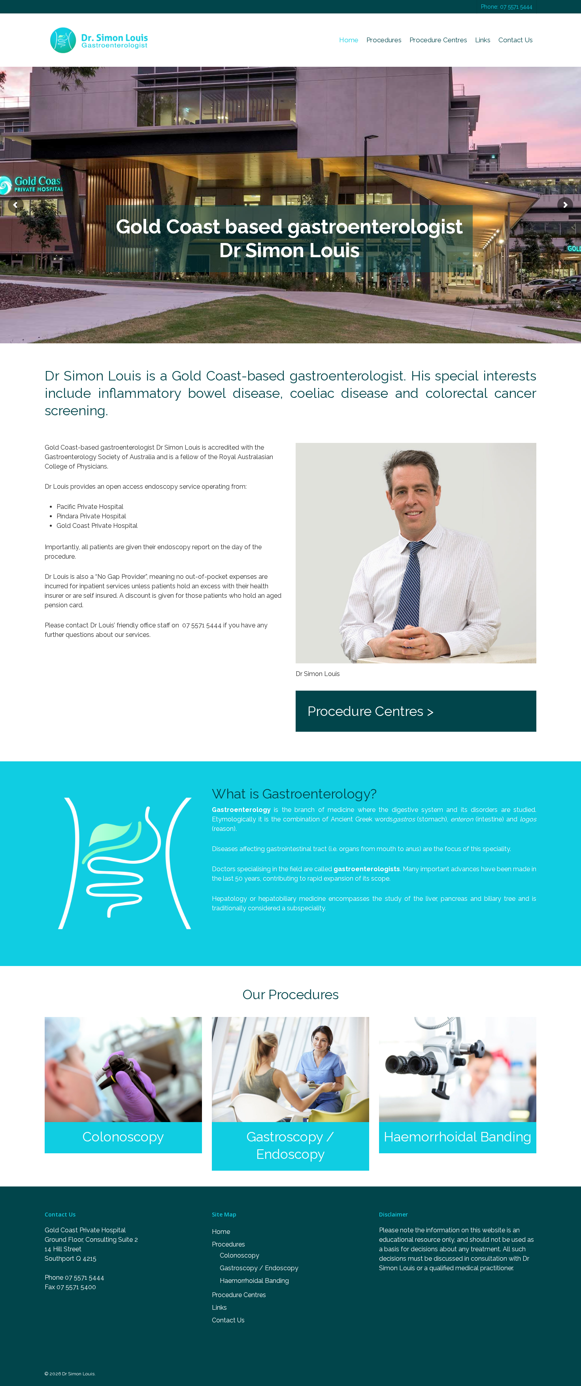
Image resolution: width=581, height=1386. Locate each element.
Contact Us (515, 40)
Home (348, 40)
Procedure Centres (438, 40)
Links (482, 40)
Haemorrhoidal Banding (254, 1280)
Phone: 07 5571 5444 (506, 7)
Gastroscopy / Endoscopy (259, 1268)
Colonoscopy (239, 1255)
